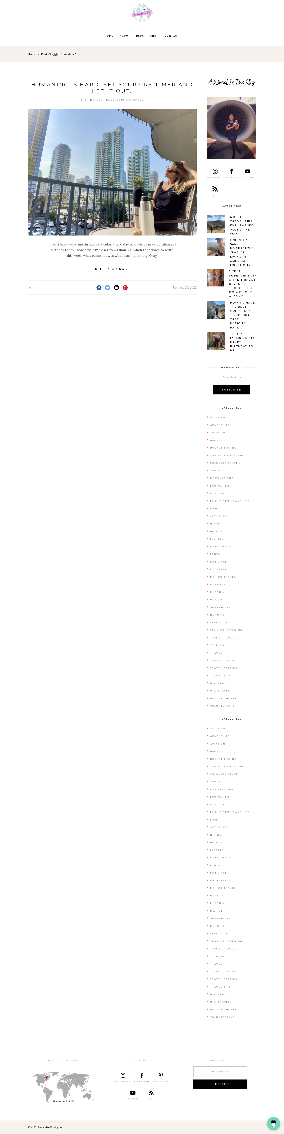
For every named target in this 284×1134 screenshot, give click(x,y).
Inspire (88, 100)
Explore (217, 493)
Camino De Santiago (228, 455)
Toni (31, 287)
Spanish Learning (226, 630)
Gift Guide (219, 516)
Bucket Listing (223, 447)
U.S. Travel (220, 690)
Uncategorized (224, 698)
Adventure (220, 425)
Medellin (218, 569)
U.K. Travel (220, 683)
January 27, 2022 (185, 287)
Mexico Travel (223, 577)
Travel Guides (223, 660)
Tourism (217, 645)
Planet (216, 599)
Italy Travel (221, 546)
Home (32, 54)
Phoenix (217, 592)
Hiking (216, 523)
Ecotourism (220, 486)
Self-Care (106, 100)
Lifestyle (218, 561)
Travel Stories (223, 668)
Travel (216, 653)
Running (217, 614)
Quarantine (220, 607)
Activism (217, 417)
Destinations (222, 478)
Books (215, 440)
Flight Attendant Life (230, 501)
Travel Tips (220, 675)
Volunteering (222, 706)
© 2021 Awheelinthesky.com (46, 1127)
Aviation (217, 432)
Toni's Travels (130, 100)
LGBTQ (215, 554)
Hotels (216, 531)
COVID (215, 470)
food (214, 508)
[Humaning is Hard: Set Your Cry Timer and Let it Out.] (112, 172)
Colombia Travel (225, 463)
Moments (218, 584)
